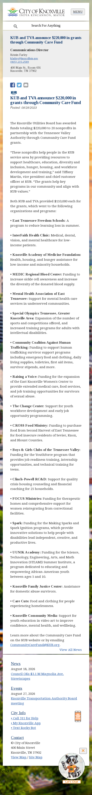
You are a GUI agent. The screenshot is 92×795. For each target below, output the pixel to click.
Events (16, 688)
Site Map (35, 757)
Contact (17, 737)
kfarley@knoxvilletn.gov (24, 58)
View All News (70, 650)
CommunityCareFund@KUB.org (34, 645)
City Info (18, 713)
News (16, 663)
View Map (19, 757)
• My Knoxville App (26, 723)
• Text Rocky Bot (23, 728)
